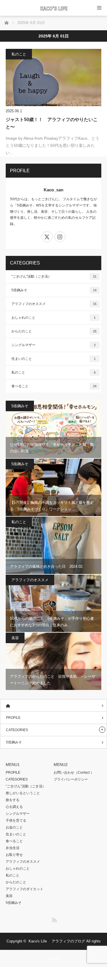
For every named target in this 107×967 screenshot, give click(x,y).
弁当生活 (12, 848)
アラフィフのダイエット (24, 889)
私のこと (18, 54)
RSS (53, 919)
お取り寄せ (14, 855)
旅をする (12, 800)
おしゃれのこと (53, 318)
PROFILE (13, 718)
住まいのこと (53, 359)
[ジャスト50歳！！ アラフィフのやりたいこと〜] (53, 77)
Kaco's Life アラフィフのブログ (57, 941)
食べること (53, 386)
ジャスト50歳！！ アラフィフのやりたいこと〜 (52, 123)
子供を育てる (16, 820)
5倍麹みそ (53, 290)
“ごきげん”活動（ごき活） (26, 786)
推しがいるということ (23, 793)
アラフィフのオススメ (53, 304)
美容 (15, 638)
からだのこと (53, 331)
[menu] (99, 8)
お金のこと (14, 827)
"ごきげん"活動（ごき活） (53, 276)
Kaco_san (53, 189)
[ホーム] (53, 705)
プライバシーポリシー (71, 779)
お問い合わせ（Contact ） (74, 773)
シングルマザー (53, 345)
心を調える (14, 807)
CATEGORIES (17, 730)
